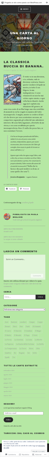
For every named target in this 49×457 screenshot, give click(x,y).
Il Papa (26, 335)
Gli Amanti (37, 326)
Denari (7, 326)
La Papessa (9, 344)
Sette (35, 353)
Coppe (40, 322)
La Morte (38, 340)
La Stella (40, 344)
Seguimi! (9, 404)
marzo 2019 (8, 396)
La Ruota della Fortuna (25, 344)
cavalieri (25, 203)
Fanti (28, 326)
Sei (28, 353)
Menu (25, 9)
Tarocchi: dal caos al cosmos (24, 433)
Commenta (37, 276)
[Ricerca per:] (24, 297)
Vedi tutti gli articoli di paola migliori (27, 220)
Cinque (32, 322)
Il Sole (34, 335)
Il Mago (38, 331)
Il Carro (8, 331)
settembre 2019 (9, 370)
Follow (8, 420)
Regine (21, 353)
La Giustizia (18, 340)
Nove (31, 349)
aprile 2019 (7, 391)
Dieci (15, 326)
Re (15, 353)
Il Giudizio (28, 331)
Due (21, 326)
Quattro (8, 353)
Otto (38, 349)
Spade (31, 203)
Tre (13, 357)
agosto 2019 (8, 375)
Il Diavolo (17, 331)
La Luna (29, 340)
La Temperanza (11, 349)
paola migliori (30, 70)
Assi (6, 322)
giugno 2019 (8, 383)
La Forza (8, 340)
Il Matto (8, 335)
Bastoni (14, 322)
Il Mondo (17, 335)
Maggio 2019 (8, 387)
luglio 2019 (7, 379)
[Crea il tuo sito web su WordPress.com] (24, 2)
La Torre (22, 349)
